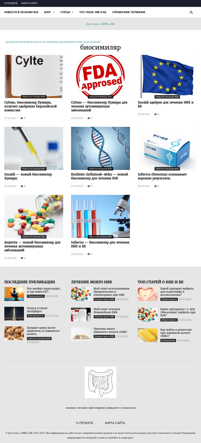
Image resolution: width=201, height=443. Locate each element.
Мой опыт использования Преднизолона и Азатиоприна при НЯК (111, 292)
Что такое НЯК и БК (92, 12)
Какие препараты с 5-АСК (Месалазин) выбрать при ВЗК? (178, 312)
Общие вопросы (169, 299)
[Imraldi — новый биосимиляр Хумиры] (33, 148)
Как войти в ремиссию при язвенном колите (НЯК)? (176, 333)
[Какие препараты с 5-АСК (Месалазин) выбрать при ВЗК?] (147, 314)
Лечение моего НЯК (104, 299)
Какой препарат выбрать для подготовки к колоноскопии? (177, 292)
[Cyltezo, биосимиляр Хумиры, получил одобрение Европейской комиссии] (33, 76)
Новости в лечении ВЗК (21, 12)
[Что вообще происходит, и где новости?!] (14, 294)
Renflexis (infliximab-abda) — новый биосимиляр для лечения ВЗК (99, 176)
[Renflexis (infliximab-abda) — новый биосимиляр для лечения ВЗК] (100, 148)
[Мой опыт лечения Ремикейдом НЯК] (81, 314)
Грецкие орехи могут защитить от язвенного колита (43, 331)
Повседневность (36, 296)
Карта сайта (29, 3)
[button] (191, 12)
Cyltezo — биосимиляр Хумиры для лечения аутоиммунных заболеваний (99, 106)
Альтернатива (168, 340)
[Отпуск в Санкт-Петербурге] (14, 313)
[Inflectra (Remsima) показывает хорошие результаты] (167, 148)
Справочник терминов (128, 12)
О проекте (11, 3)
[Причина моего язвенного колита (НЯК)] (81, 334)
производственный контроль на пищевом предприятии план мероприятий (52, 42)
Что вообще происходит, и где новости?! (44, 290)
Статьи (65, 12)
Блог (47, 12)
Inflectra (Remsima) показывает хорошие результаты (162, 176)
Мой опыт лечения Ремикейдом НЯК (107, 311)
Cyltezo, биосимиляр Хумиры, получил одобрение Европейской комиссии (30, 106)
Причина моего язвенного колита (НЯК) (110, 330)
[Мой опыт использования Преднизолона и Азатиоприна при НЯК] (81, 294)
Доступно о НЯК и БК (100, 24)
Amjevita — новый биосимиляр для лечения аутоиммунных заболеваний (32, 246)
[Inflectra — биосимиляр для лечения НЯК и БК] (100, 216)
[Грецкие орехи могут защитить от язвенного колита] (14, 333)
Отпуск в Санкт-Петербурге (38, 310)
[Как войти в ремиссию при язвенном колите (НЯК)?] (147, 335)
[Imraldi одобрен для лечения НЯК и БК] (167, 76)
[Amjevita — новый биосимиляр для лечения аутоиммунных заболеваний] (33, 216)
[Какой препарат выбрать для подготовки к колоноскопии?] (147, 294)
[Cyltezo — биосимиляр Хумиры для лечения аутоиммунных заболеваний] (100, 76)
